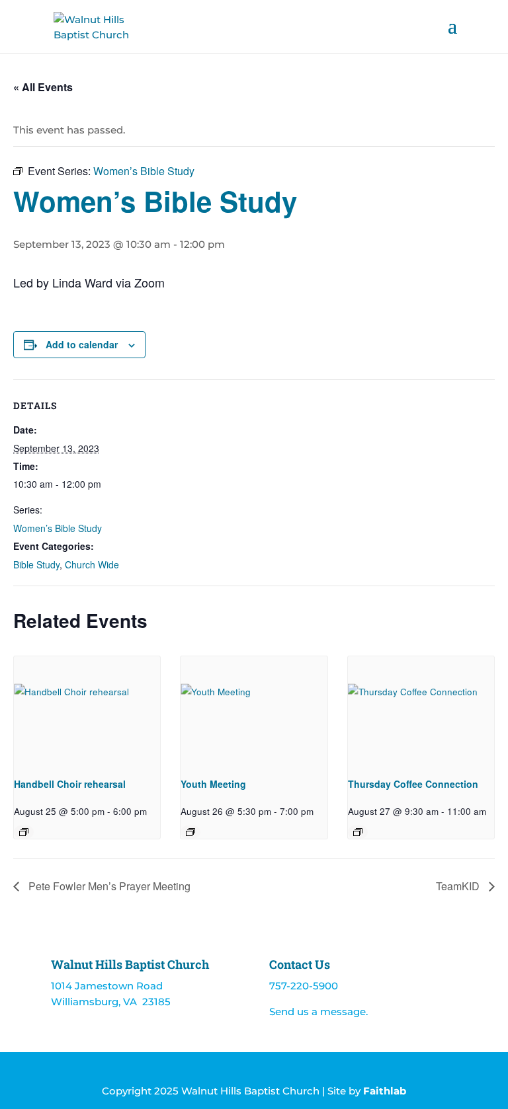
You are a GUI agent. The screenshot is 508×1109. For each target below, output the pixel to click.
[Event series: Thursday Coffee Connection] (357, 832)
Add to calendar (82, 344)
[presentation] (87, 711)
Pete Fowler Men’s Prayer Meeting (108, 886)
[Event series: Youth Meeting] (190, 832)
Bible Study (36, 564)
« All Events (43, 87)
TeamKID (459, 886)
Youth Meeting (213, 783)
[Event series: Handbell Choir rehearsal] (23, 832)
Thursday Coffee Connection (413, 783)
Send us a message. (318, 1011)
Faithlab (384, 1091)
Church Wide (92, 564)
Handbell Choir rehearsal (70, 783)
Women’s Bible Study (57, 528)
